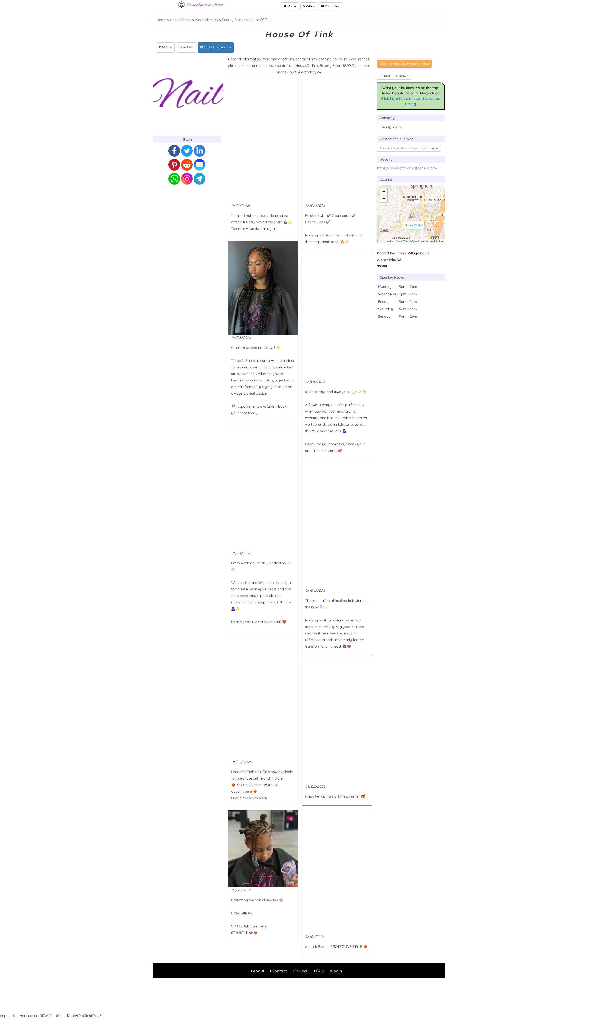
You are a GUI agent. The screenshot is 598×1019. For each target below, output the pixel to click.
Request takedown (394, 76)
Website (187, 47)
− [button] (383, 198)
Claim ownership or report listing (404, 63)
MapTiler (403, 241)
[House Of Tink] (412, 215)
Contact (279, 971)
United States (180, 20)
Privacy (301, 971)
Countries (331, 6)
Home (291, 6)
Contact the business (217, 47)
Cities (309, 6)
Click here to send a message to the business (409, 148)
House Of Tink (414, 225)
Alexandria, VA (206, 20)
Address (166, 47)
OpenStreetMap (420, 241)
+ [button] (383, 191)
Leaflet (390, 241)
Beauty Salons (233, 20)
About (258, 971)
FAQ (320, 971)
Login (336, 971)
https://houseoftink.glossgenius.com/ (407, 168)
